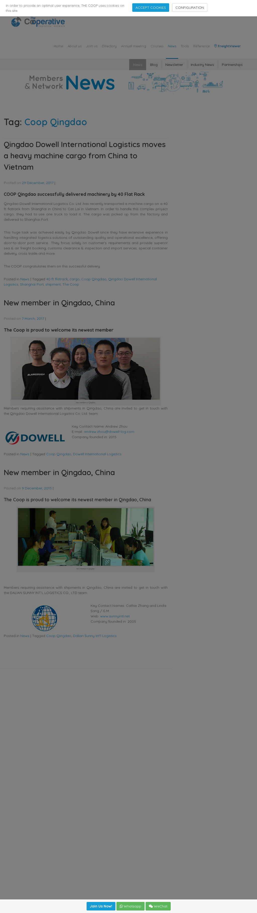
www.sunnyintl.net (115, 616)
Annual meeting (133, 46)
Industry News (202, 64)
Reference (201, 46)
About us (75, 46)
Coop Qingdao (93, 279)
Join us (91, 46)
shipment (53, 284)
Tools (185, 46)
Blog (154, 64)
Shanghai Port (32, 284)
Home (58, 46)
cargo (75, 279)
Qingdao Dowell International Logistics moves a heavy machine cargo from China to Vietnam (85, 156)
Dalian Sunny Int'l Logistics (95, 635)
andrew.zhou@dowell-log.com (109, 431)
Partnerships (232, 64)
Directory (109, 46)
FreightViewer (229, 46)
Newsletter (174, 64)
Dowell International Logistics (97, 454)
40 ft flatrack (57, 279)
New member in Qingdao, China (59, 302)
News (172, 46)
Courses (157, 46)
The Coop (70, 284)
